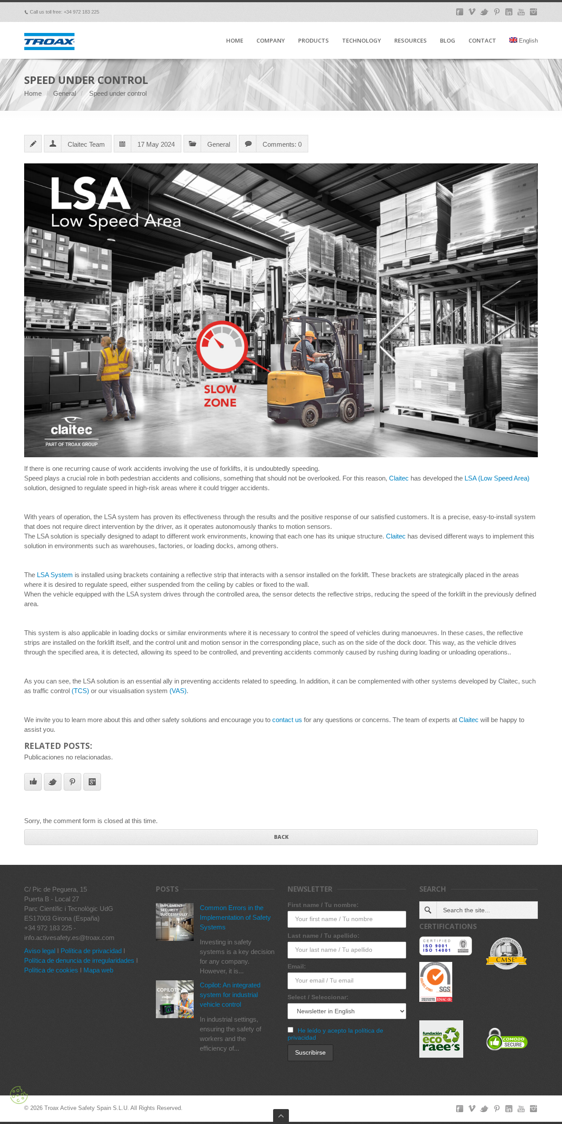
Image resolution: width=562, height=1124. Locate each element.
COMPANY (270, 40)
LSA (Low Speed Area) (497, 478)
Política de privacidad (91, 950)
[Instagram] (533, 11)
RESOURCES (410, 40)
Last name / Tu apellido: (324, 935)
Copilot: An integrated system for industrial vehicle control (230, 994)
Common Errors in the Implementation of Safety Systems (235, 917)
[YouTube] (521, 11)
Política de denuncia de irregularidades (79, 960)
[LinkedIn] (508, 11)
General (64, 93)
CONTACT (482, 40)
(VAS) (178, 690)
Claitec (399, 478)
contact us (287, 719)
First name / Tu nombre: (323, 904)
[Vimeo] (472, 11)
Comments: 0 (282, 144)
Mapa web (98, 970)
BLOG (447, 40)
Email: (297, 966)
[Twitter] (484, 11)
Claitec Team (86, 144)
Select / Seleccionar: (318, 997)
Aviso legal (39, 950)
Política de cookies (51, 970)
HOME (234, 40)
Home (33, 93)
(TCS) (80, 690)
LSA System (55, 574)
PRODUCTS (313, 40)
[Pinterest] (496, 11)
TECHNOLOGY (361, 40)
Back (281, 837)
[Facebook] (459, 11)
